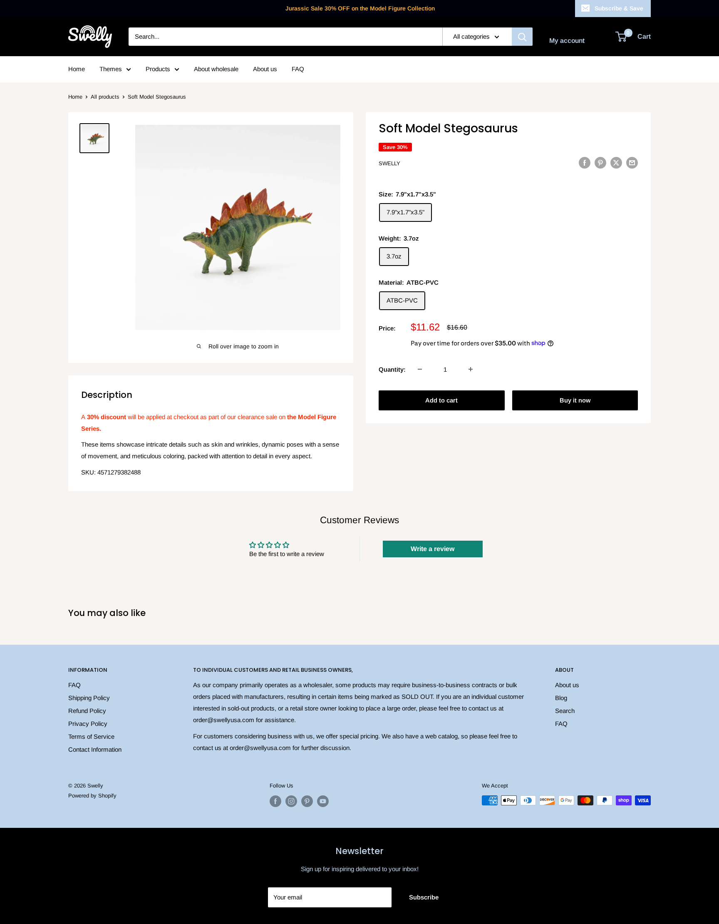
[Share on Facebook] (584, 162)
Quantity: (392, 369)
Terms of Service (91, 736)
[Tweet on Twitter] (616, 162)
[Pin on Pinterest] (600, 162)
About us (265, 68)
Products (158, 68)
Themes (110, 68)
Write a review (432, 548)
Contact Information (94, 749)
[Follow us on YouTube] (323, 801)
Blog (561, 697)
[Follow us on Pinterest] (307, 801)
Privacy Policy (87, 723)
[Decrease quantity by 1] (420, 369)
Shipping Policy (89, 697)
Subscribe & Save (619, 8)
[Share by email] (632, 162)
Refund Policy (87, 710)
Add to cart (441, 399)
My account (567, 40)
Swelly (389, 163)
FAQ (298, 68)
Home (76, 68)
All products (105, 97)
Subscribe (424, 897)
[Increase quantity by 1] (470, 369)
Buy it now (575, 399)
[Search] (522, 36)
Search (565, 710)
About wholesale (216, 68)
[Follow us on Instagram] (291, 801)
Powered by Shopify (92, 795)
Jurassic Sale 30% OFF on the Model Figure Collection (360, 8)
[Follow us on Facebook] (275, 801)
